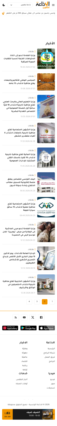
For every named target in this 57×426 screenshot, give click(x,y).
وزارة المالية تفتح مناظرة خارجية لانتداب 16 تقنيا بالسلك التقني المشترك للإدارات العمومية (20, 158)
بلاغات (31, 52)
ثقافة (25, 370)
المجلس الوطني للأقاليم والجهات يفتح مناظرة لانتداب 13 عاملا (19, 82)
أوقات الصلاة (21, 384)
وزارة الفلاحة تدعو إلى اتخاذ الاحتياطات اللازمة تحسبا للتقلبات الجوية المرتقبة (19, 59)
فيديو (52, 380)
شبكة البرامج (49, 353)
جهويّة (24, 353)
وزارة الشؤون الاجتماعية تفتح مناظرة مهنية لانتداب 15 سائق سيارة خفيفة (21, 207)
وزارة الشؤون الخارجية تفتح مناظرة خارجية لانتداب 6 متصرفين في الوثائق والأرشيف (19, 284)
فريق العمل (49, 357)
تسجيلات (51, 388)
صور (53, 384)
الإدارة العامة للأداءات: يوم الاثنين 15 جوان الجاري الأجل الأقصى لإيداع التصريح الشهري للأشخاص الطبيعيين (19, 258)
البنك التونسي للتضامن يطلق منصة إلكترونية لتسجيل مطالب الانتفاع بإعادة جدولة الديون (20, 182)
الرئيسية (51, 349)
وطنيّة (24, 349)
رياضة (24, 366)
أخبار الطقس (21, 380)
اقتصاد (24, 362)
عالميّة (24, 357)
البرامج (52, 362)
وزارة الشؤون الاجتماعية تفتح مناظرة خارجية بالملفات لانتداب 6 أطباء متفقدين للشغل (19, 133)
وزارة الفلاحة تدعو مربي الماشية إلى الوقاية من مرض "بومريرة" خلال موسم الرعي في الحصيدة (19, 232)
